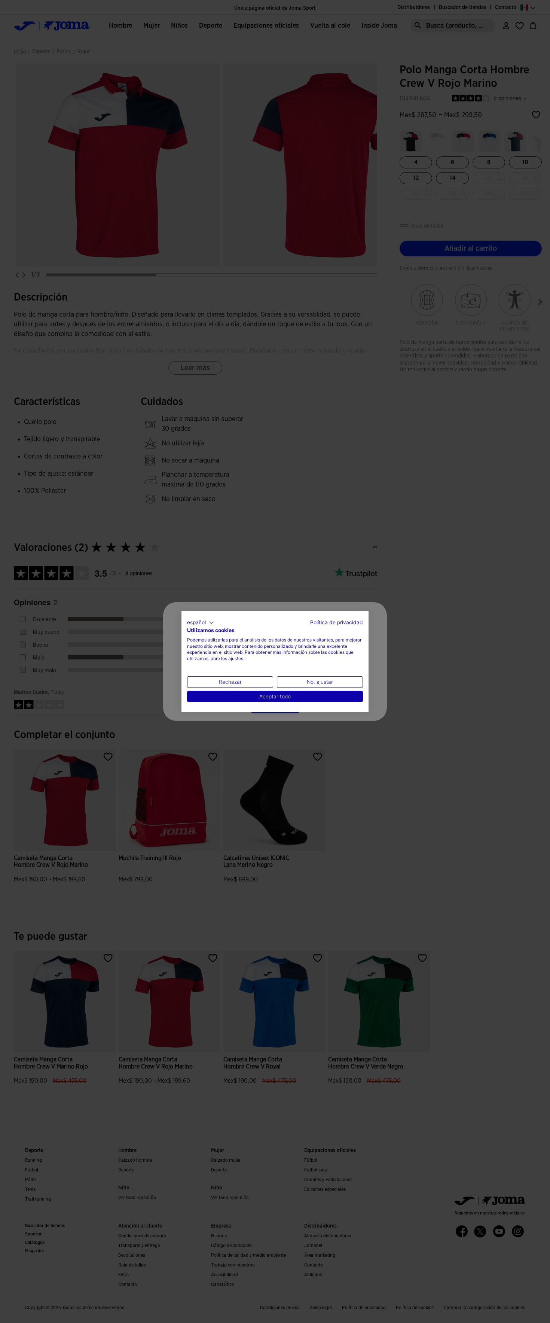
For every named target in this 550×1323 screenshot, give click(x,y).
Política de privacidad (336, 622)
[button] (200, 622)
